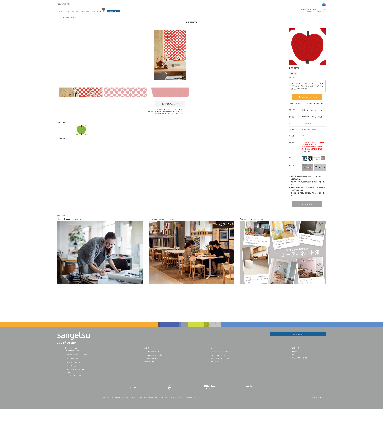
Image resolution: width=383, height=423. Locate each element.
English (321, 9)
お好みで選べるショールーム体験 (75, 369)
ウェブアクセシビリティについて (173, 397)
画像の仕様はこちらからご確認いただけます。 (170, 113)
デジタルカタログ (84, 11)
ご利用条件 (117, 397)
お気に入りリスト (310, 103)
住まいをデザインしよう (64, 11)
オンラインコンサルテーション (219, 355)
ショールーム (94, 11)
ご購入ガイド (70, 372)
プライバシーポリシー (130, 397)
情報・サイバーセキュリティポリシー (150, 397)
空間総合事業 (310, 11)
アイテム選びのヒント (72, 366)
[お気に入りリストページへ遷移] (104, 11)
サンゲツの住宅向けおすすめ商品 (153, 355)
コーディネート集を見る (73, 362)
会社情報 (319, 11)
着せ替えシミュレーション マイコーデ (77, 354)
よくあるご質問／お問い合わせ (308, 9)
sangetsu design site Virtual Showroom (221, 352)
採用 (324, 11)
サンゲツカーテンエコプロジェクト (76, 376)
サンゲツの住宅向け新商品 (151, 352)
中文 (324, 9)
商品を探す (75, 11)
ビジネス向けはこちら (113, 11)
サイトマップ (107, 397)
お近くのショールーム (217, 361)
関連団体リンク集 (191, 397)
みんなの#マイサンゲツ (73, 358)
